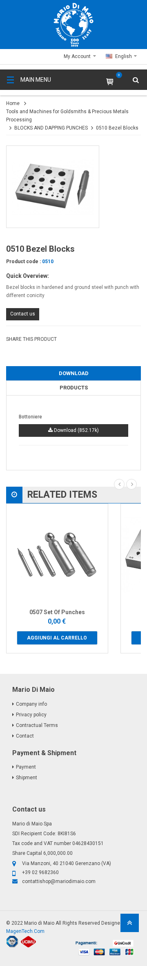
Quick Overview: (27, 276)
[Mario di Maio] (73, 25)
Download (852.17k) (76, 430)
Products (74, 388)
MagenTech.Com (25, 931)
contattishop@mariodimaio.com (59, 881)
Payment (26, 767)
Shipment (26, 777)
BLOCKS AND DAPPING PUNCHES (51, 128)
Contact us (22, 314)
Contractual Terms (37, 725)
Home (13, 103)
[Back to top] (129, 925)
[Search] (130, 104)
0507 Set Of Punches (57, 612)
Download (74, 373)
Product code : (23, 261)
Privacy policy (31, 715)
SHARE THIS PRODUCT (31, 339)
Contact (25, 736)
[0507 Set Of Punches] (57, 554)
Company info (31, 704)
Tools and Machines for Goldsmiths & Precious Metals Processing (67, 116)
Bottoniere (30, 417)
